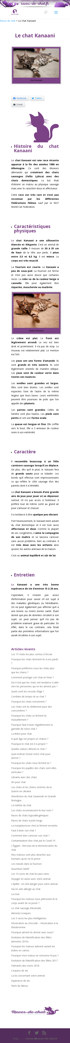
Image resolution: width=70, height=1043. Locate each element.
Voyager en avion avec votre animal (30, 878)
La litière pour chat (21, 733)
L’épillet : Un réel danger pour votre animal (34, 884)
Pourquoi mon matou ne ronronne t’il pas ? (34, 955)
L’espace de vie (19, 970)
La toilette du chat (21, 805)
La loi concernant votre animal (28, 975)
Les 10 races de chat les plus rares (30, 873)
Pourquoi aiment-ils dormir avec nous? (32, 932)
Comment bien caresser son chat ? (30, 835)
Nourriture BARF (20, 868)
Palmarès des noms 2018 (25, 965)
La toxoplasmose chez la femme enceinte (34, 825)
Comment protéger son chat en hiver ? (32, 677)
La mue (15, 894)
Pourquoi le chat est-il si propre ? (29, 743)
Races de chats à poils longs (26, 820)
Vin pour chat (18, 782)
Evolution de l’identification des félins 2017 (34, 960)
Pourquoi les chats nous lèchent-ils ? (31, 763)
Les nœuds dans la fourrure (26, 863)
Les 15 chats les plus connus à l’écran (31, 654)
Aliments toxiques (21, 913)
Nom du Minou (19, 985)
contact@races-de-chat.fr (41, 1038)
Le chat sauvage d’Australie (26, 908)
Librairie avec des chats (24, 777)
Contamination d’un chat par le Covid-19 (33, 840)
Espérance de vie (20, 980)
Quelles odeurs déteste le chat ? (28, 749)
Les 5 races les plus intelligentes (28, 918)
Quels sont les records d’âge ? (27, 691)
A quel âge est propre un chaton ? (29, 738)
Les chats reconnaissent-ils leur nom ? (32, 810)
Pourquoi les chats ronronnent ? (28, 701)
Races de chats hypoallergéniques (29, 815)
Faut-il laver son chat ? (23, 830)
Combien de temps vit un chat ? (28, 696)
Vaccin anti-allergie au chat (25, 889)
